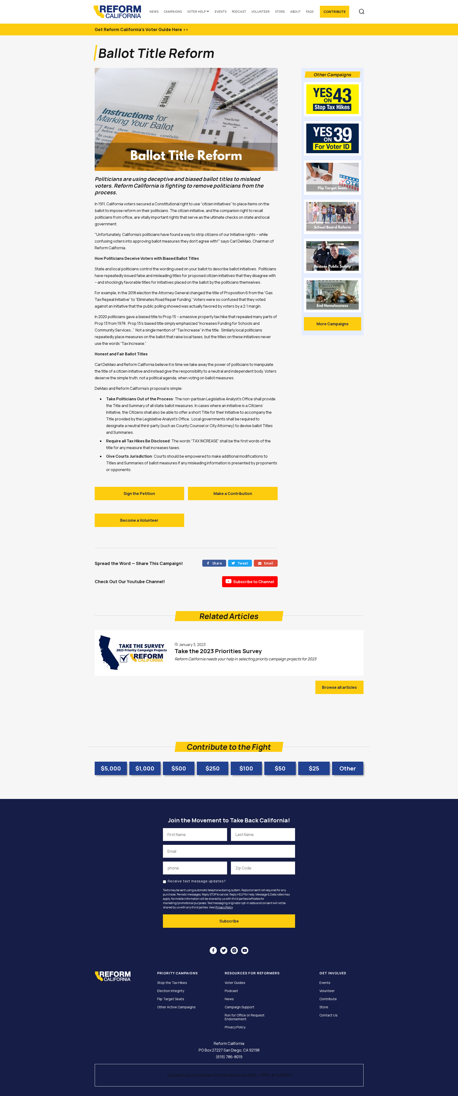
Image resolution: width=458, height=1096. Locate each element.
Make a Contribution (232, 493)
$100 (246, 768)
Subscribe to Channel (250, 581)
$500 (178, 768)
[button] (198, 12)
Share (214, 563)
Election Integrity (170, 991)
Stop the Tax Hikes (172, 983)
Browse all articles (339, 687)
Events (221, 12)
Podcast (239, 12)
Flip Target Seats (170, 999)
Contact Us (328, 1015)
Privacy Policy (224, 907)
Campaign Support (239, 1007)
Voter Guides (235, 983)
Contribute (334, 11)
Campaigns (173, 12)
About (295, 12)
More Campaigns (333, 323)
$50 (280, 768)
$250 (212, 768)
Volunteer (260, 12)
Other (347, 768)
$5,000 (111, 768)
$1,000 (144, 768)
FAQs (310, 12)
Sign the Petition (139, 493)
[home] (119, 11)
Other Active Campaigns (176, 1007)
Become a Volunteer (139, 520)
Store (280, 12)
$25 (314, 768)
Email (265, 563)
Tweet (240, 563)
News (154, 12)
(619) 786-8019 (229, 1056)
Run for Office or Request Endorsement (245, 1017)
